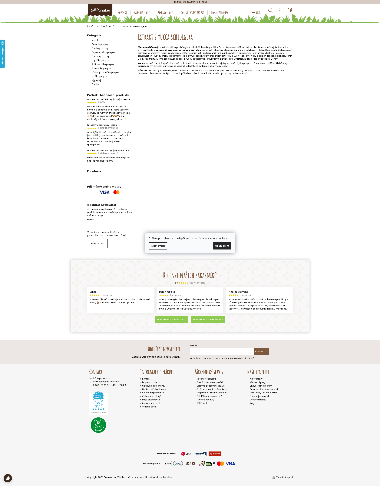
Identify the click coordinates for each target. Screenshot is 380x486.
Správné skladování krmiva (211, 385)
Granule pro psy (100, 44)
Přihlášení (202, 403)
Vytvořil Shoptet (284, 477)
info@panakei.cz (101, 378)
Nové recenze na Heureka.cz (208, 319)
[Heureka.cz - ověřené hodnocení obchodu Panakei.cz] (98, 403)
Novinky (96, 40)
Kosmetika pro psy (101, 68)
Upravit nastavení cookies (158, 477)
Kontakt (146, 378)
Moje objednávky (205, 399)
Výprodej (96, 80)
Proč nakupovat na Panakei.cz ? (213, 389)
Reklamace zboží (151, 403)
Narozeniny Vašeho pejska (263, 392)
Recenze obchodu (206, 378)
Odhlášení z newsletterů (209, 396)
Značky (95, 84)
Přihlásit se (97, 243)
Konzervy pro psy (100, 56)
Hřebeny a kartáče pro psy (105, 72)
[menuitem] (122, 12)
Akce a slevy (256, 378)
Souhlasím (222, 246)
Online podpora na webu (106, 381)
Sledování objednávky (153, 385)
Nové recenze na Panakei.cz (172, 319)
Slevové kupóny (258, 399)
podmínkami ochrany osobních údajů (106, 235)
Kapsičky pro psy (100, 60)
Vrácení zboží (149, 406)
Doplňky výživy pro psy (103, 52)
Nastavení (158, 246)
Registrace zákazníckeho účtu (212, 392)
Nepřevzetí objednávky (154, 389)
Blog (252, 403)
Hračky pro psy (99, 76)
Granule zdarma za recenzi (264, 389)
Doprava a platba (151, 382)
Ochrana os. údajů (151, 396)
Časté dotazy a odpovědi (210, 382)
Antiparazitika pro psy (103, 64)
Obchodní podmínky (153, 392)
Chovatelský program (261, 385)
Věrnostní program (259, 382)
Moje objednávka (151, 399)
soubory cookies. (217, 238)
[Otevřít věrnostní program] (8, 478)
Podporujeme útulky (260, 396)
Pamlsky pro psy (100, 48)
